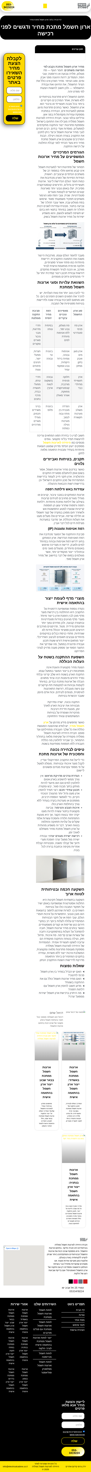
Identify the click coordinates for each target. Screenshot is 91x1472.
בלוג (51, 20)
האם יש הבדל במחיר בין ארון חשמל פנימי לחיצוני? (62, 973)
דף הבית (58, 20)
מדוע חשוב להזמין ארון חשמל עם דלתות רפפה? (64, 987)
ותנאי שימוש (17, 112)
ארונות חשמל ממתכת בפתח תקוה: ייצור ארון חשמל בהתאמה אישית (10, 1351)
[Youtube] (85, 1281)
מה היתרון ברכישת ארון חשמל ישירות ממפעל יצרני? (61, 994)
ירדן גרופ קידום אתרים (76, 1466)
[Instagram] (75, 1281)
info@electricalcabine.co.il (15, 1466)
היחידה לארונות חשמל (57, 442)
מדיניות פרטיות (13, 109)
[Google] (71, 1281)
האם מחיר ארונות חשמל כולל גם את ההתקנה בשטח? (62, 980)
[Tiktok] (80, 1281)
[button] (45, 6)
